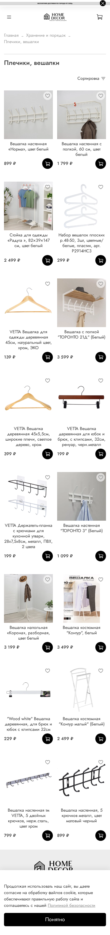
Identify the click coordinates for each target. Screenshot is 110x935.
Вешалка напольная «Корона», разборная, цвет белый (28, 632)
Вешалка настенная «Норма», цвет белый (28, 146)
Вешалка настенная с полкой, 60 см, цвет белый (82, 149)
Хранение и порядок (46, 35)
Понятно (55, 919)
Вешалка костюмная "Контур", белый (81, 630)
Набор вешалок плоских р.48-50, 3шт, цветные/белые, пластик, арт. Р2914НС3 (81, 243)
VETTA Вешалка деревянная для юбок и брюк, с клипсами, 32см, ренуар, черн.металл (81, 436)
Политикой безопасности (71, 905)
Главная (11, 35)
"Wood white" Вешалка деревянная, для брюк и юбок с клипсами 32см (28, 724)
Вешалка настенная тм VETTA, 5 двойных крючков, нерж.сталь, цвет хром (28, 818)
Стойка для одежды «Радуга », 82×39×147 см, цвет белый (28, 240)
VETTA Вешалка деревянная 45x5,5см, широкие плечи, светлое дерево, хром (28, 436)
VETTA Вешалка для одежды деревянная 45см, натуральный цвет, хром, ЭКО (28, 340)
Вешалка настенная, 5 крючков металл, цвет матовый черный (82, 815)
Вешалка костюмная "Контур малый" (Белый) (82, 721)
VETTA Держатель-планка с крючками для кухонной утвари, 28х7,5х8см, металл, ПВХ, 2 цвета (28, 536)
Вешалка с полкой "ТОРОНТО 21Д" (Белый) (81, 334)
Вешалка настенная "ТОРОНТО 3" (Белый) (81, 528)
